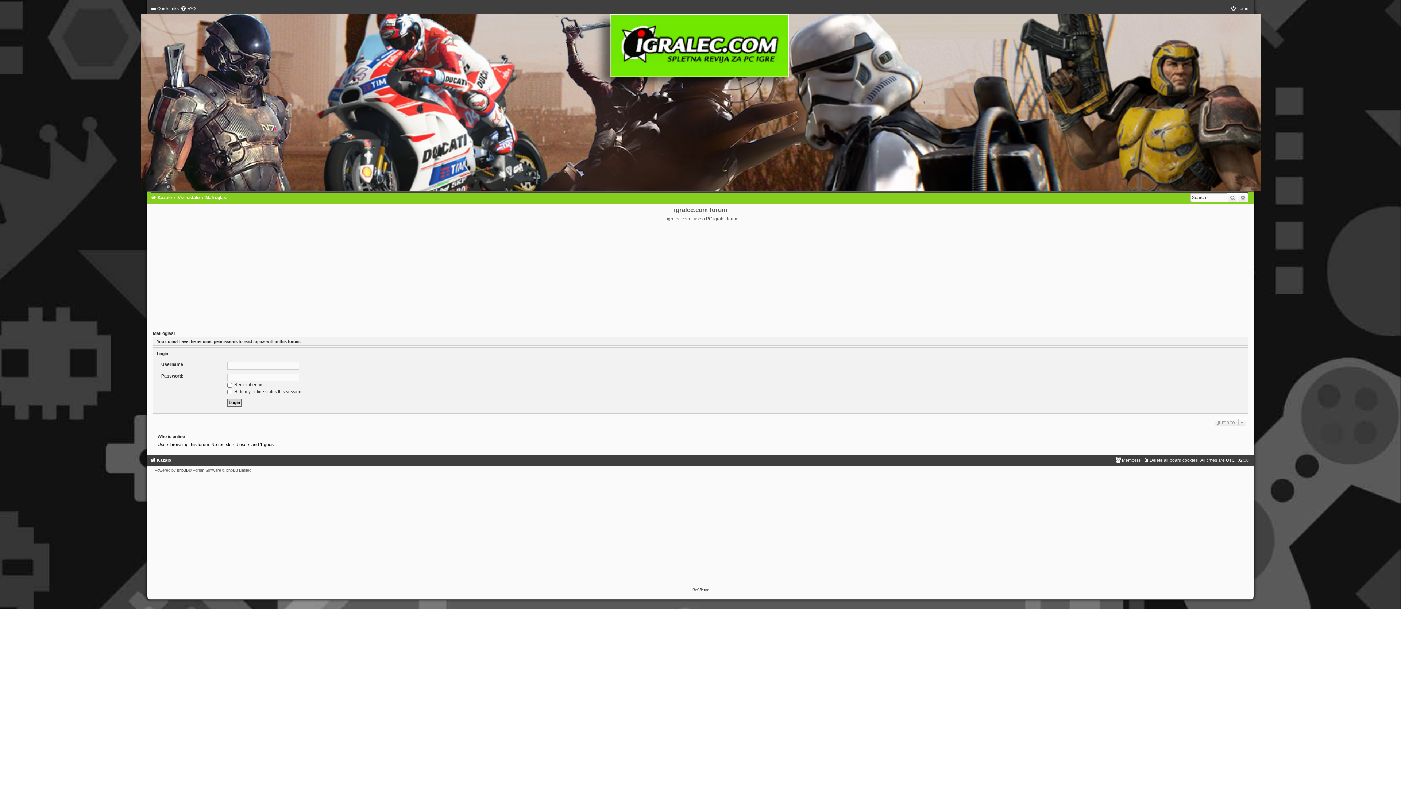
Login (162, 354)
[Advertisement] (700, 276)
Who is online (171, 436)
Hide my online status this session (267, 391)
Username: (173, 364)
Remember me (248, 384)
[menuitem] (188, 8)
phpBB (183, 470)
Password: (172, 376)
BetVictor (700, 590)
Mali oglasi (164, 333)
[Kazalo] (700, 98)
